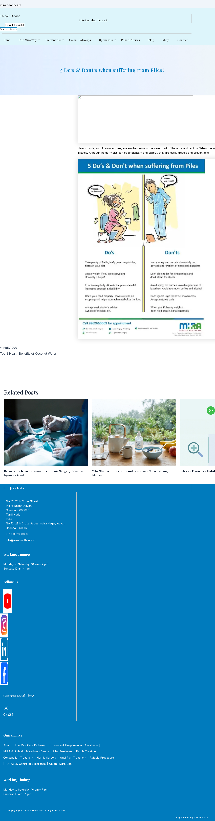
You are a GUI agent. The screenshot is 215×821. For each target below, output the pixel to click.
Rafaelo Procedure (102, 757)
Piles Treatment (63, 751)
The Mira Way (28, 40)
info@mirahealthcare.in (20, 540)
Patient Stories (130, 40)
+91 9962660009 (17, 534)
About (7, 745)
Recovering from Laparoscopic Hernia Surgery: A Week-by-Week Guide (43, 473)
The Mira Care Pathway (30, 745)
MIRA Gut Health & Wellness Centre (26, 751)
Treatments (53, 40)
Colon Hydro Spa (60, 763)
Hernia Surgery (46, 757)
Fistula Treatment (87, 751)
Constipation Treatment (18, 757)
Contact (182, 40)
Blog (151, 40)
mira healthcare (10, 5)
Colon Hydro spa (80, 40)
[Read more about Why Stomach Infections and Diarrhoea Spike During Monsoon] (134, 432)
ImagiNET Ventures (198, 817)
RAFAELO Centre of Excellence (26, 763)
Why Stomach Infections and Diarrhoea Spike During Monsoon (130, 473)
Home (6, 40)
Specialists (106, 40)
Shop (165, 40)
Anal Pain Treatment (73, 757)
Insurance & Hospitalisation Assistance (73, 745)
